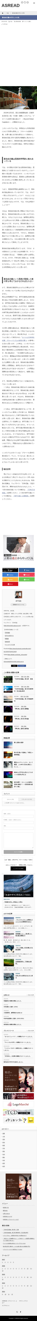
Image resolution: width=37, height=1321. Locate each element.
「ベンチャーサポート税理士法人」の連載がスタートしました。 (18, 1049)
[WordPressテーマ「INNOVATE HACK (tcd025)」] (18, 1096)
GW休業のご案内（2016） (11, 1007)
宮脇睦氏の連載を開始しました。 (13, 1001)
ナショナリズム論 (10, 644)
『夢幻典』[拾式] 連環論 (21, 709)
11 (31, 1268)
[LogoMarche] (18, 1104)
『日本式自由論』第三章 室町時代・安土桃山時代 (23, 690)
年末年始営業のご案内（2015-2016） (14, 1018)
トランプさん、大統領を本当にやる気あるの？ (15, 1235)
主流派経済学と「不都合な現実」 (24, 962)
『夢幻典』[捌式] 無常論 (21, 728)
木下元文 (5, 24)
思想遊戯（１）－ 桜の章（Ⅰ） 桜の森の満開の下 (24, 934)
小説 (4, 1136)
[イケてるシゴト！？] (18, 1120)
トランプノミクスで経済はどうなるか (12, 1249)
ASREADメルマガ (7, 1216)
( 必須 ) (7, 813)
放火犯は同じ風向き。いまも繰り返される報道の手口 (16, 1246)
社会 (11, 21)
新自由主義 (18, 21)
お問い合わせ (6, 1213)
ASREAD (17, 1318)
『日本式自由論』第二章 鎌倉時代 (23, 700)
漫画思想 (7, 641)
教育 (4, 1145)
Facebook (21, 665)
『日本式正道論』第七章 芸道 (23, 679)
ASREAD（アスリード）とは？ (11, 1219)
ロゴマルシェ (5, 1305)
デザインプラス (23, 1301)
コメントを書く (27, 21)
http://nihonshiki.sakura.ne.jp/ (12, 625)
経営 (4, 1163)
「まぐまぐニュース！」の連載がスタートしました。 (18, 1036)
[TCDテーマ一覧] (18, 1112)
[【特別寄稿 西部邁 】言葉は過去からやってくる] (18, 560)
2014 (3, 1283)
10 (27, 1268)
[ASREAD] (11, 5)
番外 (4, 1157)
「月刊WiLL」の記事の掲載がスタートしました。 (17, 1056)
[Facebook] (20, 1311)
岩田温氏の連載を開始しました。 (13, 1024)
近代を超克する (9, 635)
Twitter (14, 665)
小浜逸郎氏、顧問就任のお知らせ (13, 1012)
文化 (25, 676)
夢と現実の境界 (18, 742)
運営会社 (5, 1210)
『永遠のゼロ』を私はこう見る (13, 902)
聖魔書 (7, 638)
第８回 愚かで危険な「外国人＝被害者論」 (23, 753)
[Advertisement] (17, 40)
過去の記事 (31, 995)
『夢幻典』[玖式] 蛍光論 (21, 719)
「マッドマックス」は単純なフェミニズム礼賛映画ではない (24, 920)
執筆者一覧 (6, 1207)
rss (22, 2)
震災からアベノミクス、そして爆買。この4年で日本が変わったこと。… (23, 765)
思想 (22, 676)
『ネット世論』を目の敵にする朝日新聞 (24, 948)
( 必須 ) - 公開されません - (13, 819)
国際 (4, 1133)
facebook (28, 2)
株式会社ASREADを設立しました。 (14, 1062)
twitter (25, 2)
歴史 (28, 676)
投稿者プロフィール (18, 604)
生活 (4, 1154)
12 (2, 1270)
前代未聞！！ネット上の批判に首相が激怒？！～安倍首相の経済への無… (23, 784)
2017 (3, 1259)
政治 (4, 1142)
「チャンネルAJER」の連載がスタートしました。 (18, 1042)
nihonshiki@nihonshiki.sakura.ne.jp (14, 661)
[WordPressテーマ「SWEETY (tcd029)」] (18, 1079)
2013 (3, 1291)
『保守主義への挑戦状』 (21, 496)
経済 (4, 1166)
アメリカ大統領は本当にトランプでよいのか (14, 1243)
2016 (3, 1266)
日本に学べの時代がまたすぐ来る (24, 976)
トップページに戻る (18, 868)
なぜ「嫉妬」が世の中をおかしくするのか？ (11, 860)
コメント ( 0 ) (10, 799)
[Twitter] (16, 1311)
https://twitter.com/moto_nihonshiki (17, 654)
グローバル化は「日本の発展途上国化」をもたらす (25, 860)
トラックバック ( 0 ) (27, 799)
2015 (3, 1274)
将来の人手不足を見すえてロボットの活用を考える (23, 773)
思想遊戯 (7, 632)
